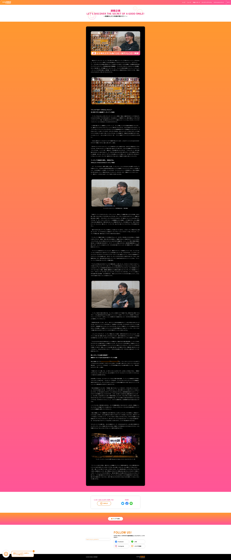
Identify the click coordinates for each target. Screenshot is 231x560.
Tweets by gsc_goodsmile (92, 539)
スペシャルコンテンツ (219, 2)
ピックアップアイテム (207, 2)
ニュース (189, 2)
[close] (34, 551)
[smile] (6, 554)
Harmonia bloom (105, 361)
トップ (183, 2)
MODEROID (114, 361)
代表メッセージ (196, 2)
